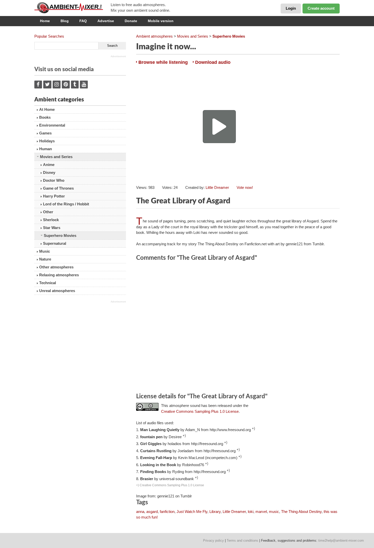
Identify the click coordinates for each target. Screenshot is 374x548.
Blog (65, 21)
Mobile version (161, 21)
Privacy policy (213, 540)
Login (291, 8)
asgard (152, 511)
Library (215, 511)
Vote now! (245, 187)
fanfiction (167, 511)
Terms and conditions (242, 540)
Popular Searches (49, 36)
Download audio (213, 62)
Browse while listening (163, 62)
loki (250, 511)
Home (45, 21)
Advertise (105, 21)
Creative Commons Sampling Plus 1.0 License (200, 411)
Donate (131, 21)
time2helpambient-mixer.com (341, 540)
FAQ (83, 21)
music (274, 511)
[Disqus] (238, 327)
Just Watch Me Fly (192, 511)
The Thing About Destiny (301, 511)
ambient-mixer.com (72, 7)
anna (140, 511)
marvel (261, 511)
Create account (321, 8)
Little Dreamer (217, 187)
